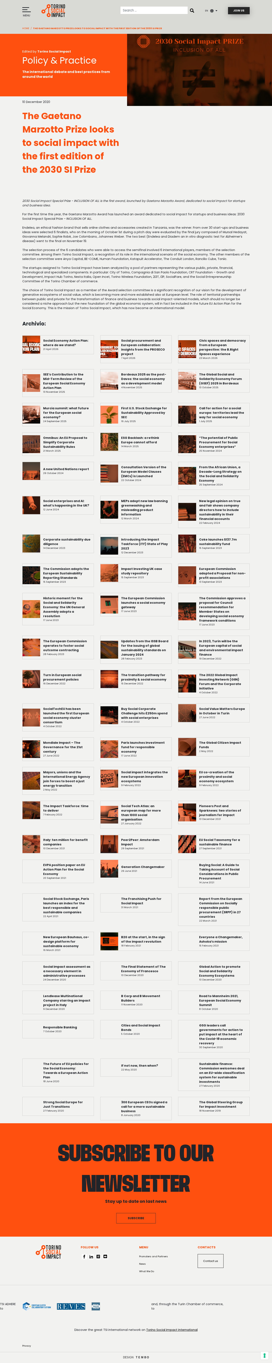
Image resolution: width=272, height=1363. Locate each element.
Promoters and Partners (153, 1256)
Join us (238, 10)
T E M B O (142, 1357)
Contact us (210, 1261)
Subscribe (136, 1218)
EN (206, 10)
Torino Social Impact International (172, 1330)
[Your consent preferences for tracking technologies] (265, 1356)
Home (25, 28)
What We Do (146, 1271)
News (142, 1264)
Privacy (26, 1345)
